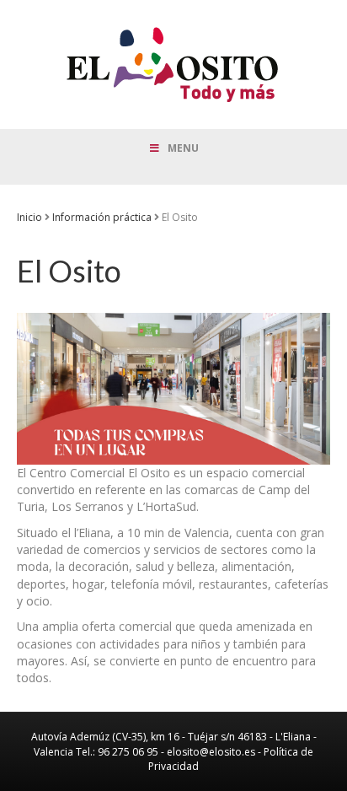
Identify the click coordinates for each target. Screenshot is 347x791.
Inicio (29, 217)
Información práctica (102, 217)
